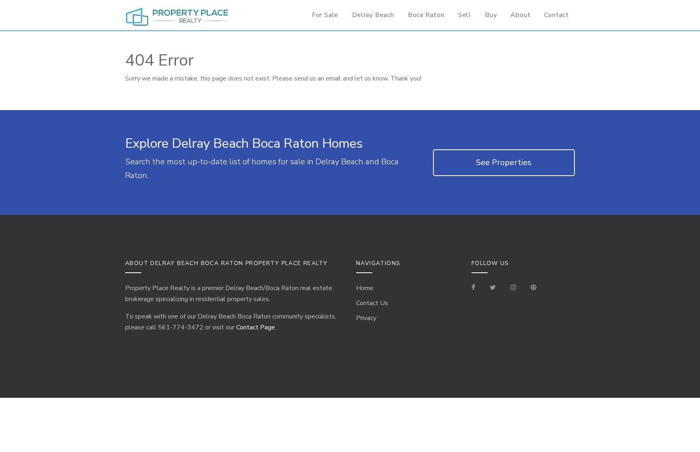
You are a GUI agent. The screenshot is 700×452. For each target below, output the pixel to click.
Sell (464, 15)
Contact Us (372, 303)
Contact (556, 15)
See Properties (503, 162)
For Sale (325, 15)
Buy (491, 15)
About (520, 15)
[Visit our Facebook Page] (477, 288)
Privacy (366, 318)
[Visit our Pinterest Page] (533, 288)
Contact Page (255, 327)
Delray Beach (373, 15)
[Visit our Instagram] (513, 288)
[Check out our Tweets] (492, 288)
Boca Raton (426, 15)
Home (364, 288)
